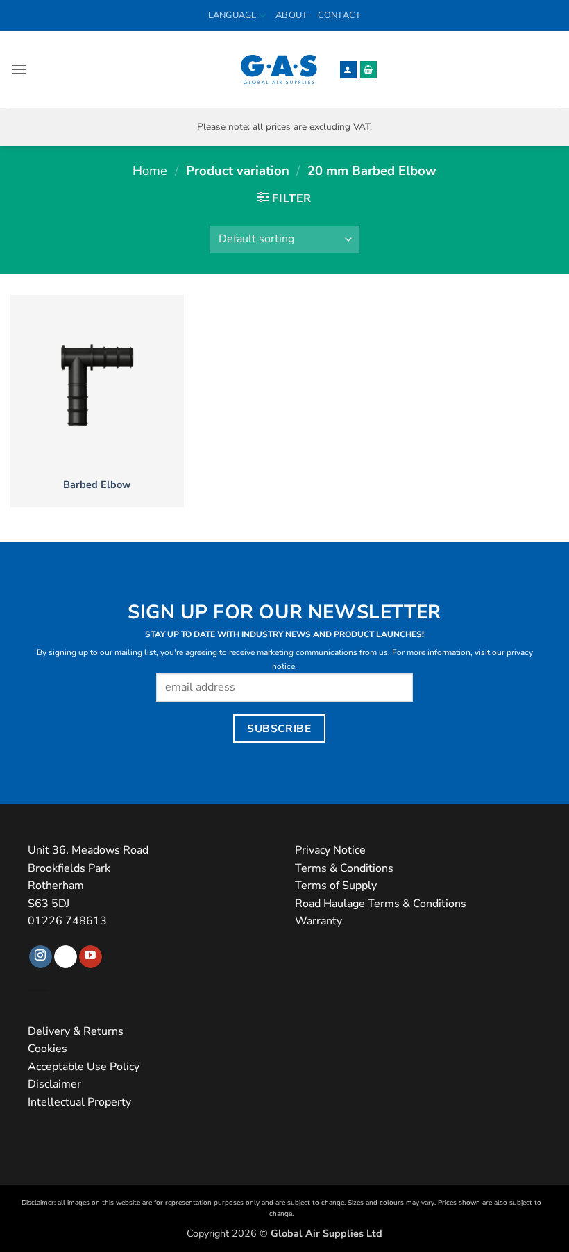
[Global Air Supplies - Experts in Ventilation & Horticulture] (279, 69)
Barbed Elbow (96, 484)
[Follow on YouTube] (90, 957)
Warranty (318, 921)
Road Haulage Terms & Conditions (380, 903)
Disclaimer (54, 1084)
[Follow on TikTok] (65, 957)
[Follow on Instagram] (40, 957)
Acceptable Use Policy (83, 1066)
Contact (340, 15)
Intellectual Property (79, 1102)
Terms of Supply (336, 885)
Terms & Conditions (344, 868)
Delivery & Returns (76, 1031)
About (291, 15)
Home (150, 170)
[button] (18, 69)
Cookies (47, 1048)
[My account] (348, 69)
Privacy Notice (330, 850)
